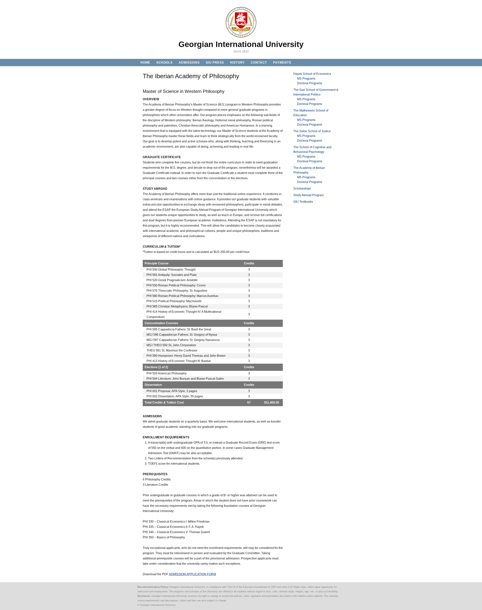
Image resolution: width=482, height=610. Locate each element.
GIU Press (215, 62)
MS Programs (306, 78)
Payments (282, 62)
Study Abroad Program (308, 195)
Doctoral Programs (309, 83)
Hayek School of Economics (312, 73)
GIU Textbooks (303, 201)
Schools (164, 62)
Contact (259, 62)
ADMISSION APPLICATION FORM (192, 574)
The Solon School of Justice (312, 131)
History (237, 62)
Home (145, 62)
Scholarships (302, 188)
